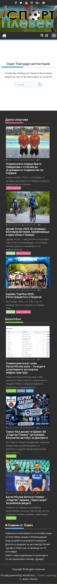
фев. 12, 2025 (14, 290)
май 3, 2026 (13, 427)
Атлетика (10, 253)
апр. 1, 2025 (13, 160)
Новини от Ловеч (20, 525)
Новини (21, 391)
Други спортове (13, 188)
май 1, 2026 (13, 493)
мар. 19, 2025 (14, 225)
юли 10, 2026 (14, 359)
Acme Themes (30, 578)
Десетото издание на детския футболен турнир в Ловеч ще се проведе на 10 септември (27, 548)
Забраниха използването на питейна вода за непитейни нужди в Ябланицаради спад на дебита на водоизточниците (28, 537)
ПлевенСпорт (28, 160)
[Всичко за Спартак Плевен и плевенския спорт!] (4, 35)
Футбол (30, 391)
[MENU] (54, 35)
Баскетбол (11, 391)
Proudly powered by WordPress (18, 575)
